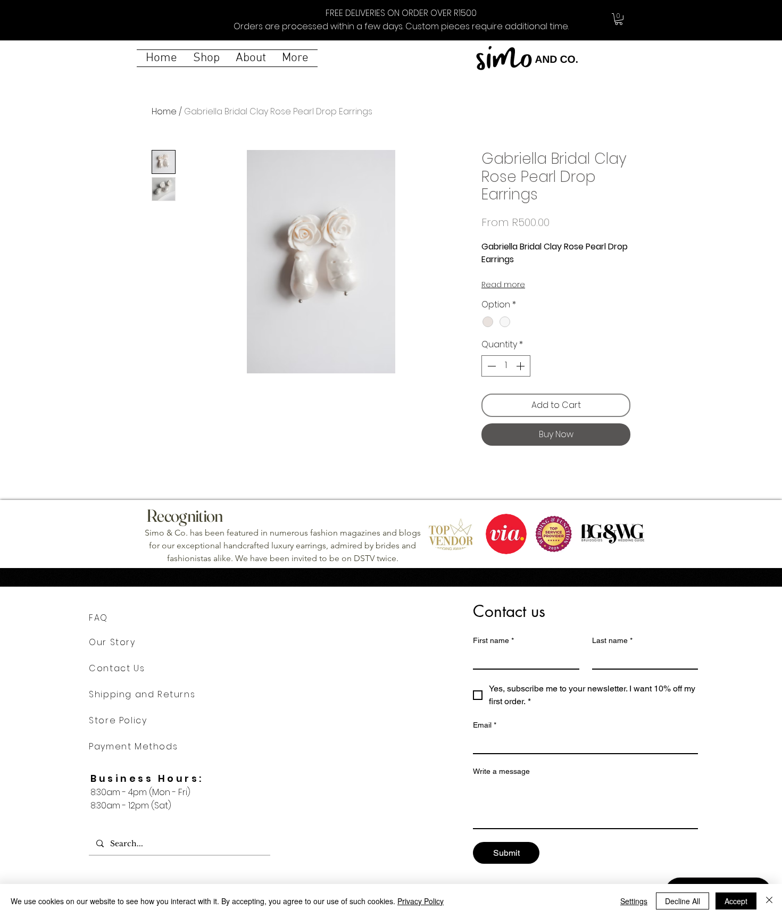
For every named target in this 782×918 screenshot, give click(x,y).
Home (164, 111)
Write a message (501, 771)
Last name (612, 640)
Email (484, 725)
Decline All (682, 901)
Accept (736, 901)
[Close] (769, 900)
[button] (619, 19)
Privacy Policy (420, 901)
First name (493, 640)
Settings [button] (633, 901)
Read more (503, 284)
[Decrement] (490, 366)
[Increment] (521, 366)
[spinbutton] (506, 366)
